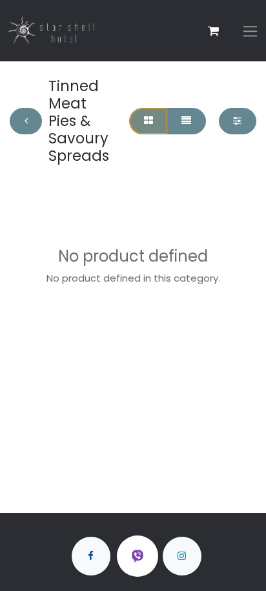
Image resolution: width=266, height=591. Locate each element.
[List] (186, 121)
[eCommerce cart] (213, 31)
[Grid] (148, 121)
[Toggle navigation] (250, 30)
